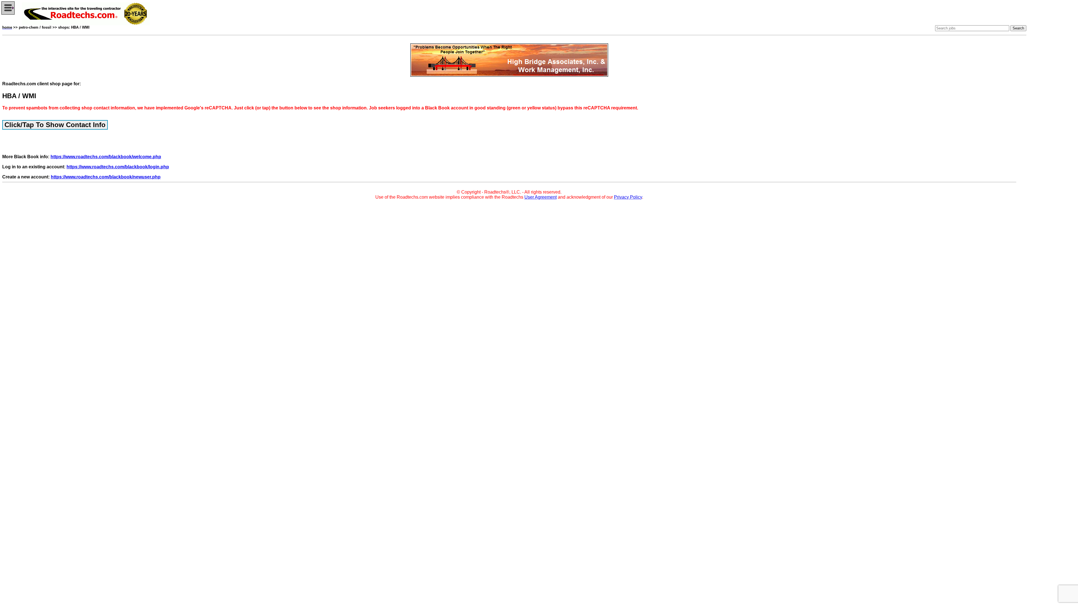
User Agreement (540, 197)
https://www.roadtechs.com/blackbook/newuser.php (106, 177)
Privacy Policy (628, 197)
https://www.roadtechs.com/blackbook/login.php (118, 166)
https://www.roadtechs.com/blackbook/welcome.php (106, 156)
